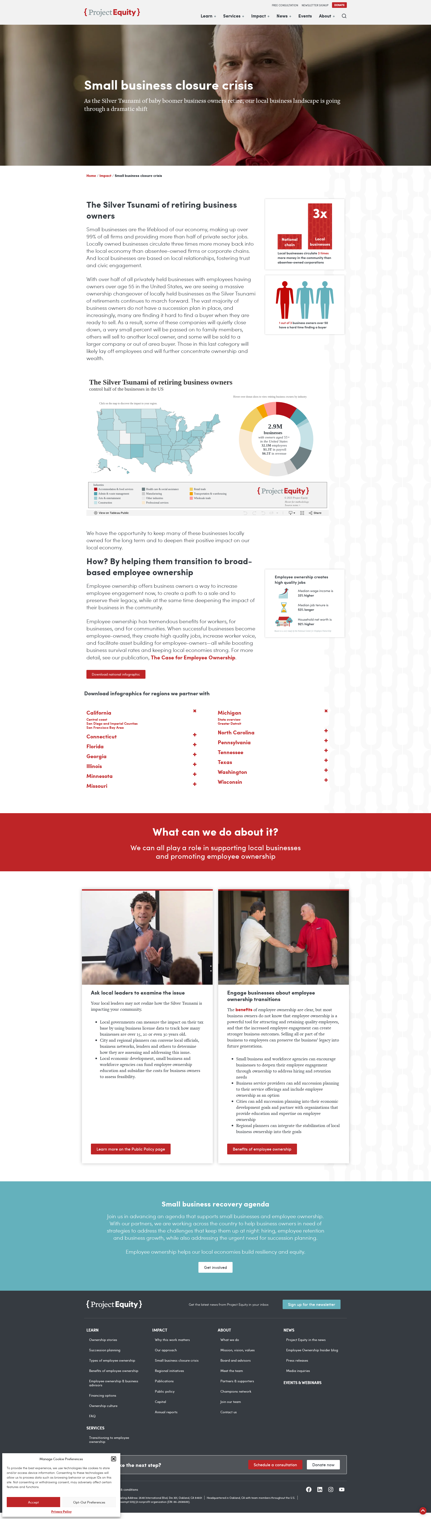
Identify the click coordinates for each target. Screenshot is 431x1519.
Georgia (96, 756)
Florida (95, 746)
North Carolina (236, 732)
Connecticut (101, 736)
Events (305, 16)
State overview (229, 719)
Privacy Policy (61, 1511)
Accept (33, 1502)
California (98, 712)
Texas (225, 762)
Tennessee (230, 752)
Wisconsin (230, 781)
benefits (243, 1009)
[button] (113, 1459)
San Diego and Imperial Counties (112, 723)
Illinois (94, 766)
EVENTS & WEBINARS (302, 1382)
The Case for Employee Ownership (193, 657)
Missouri (96, 785)
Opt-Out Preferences (89, 1502)
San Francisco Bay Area (105, 727)
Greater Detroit (229, 723)
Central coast (96, 719)
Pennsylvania (234, 742)
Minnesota (99, 775)
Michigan (229, 712)
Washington (232, 771)
